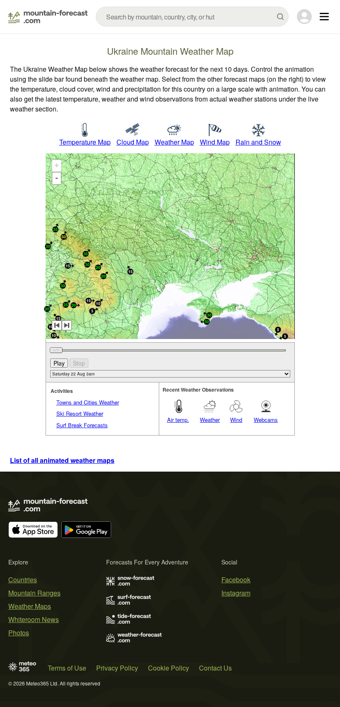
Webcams (266, 420)
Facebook (235, 579)
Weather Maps (29, 606)
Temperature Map (85, 142)
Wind (236, 420)
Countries (22, 579)
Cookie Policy (168, 668)
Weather (210, 420)
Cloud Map (133, 142)
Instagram (235, 593)
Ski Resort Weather (79, 413)
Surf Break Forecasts (82, 425)
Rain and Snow (258, 142)
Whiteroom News (33, 619)
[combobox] (192, 17)
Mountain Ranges (34, 593)
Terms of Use (67, 668)
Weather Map (174, 142)
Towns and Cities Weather (87, 402)
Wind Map (215, 142)
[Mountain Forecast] (47, 16)
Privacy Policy (117, 668)
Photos (18, 632)
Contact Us (215, 668)
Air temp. (178, 420)
